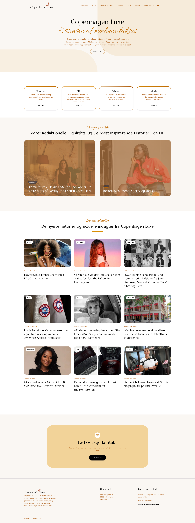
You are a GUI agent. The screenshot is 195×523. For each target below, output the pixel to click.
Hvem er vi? (149, 6)
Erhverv (84, 6)
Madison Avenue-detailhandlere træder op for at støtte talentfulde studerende (146, 334)
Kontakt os (97, 458)
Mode (94, 6)
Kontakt (161, 6)
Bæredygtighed (106, 6)
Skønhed (120, 6)
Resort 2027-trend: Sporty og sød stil (129, 191)
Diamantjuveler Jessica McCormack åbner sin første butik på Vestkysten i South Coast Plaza (60, 189)
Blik (129, 6)
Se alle (41, 106)
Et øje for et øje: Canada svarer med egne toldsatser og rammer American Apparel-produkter (46, 334)
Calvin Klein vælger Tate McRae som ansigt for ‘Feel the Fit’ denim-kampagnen (97, 278)
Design (137, 6)
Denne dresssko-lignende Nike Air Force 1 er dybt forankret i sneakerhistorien (95, 386)
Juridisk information (145, 501)
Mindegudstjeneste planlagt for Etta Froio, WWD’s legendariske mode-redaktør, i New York (97, 334)
